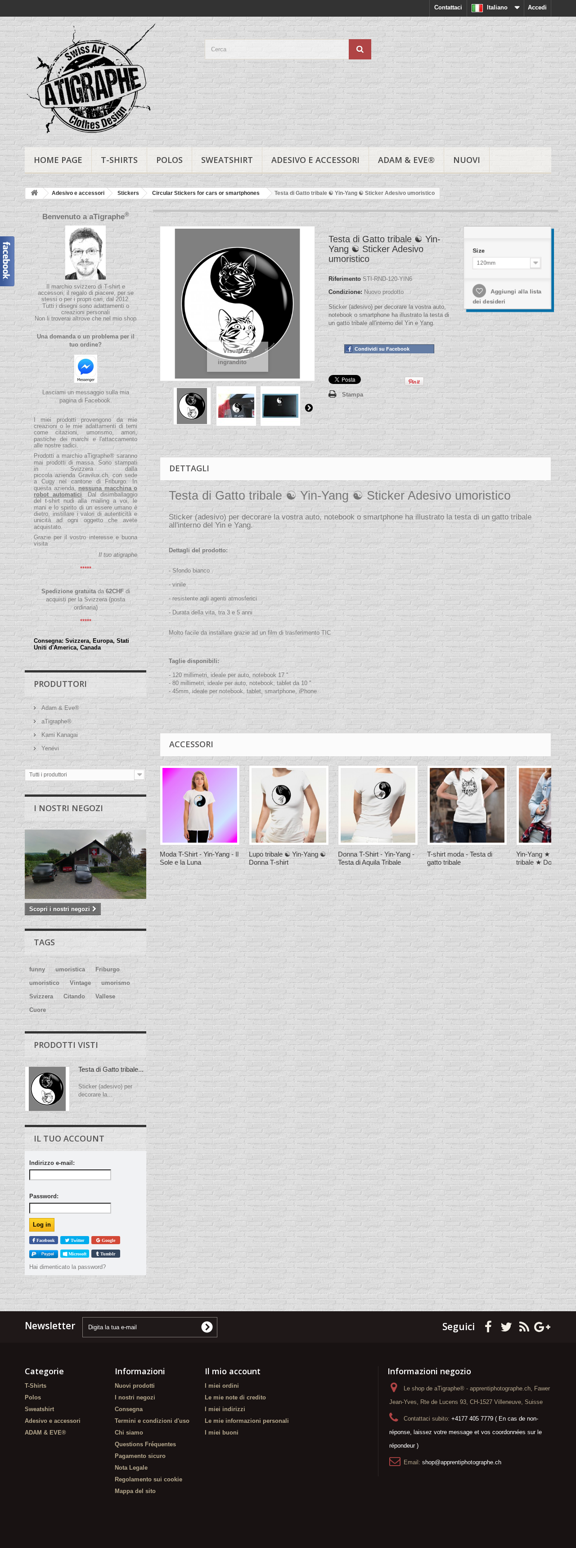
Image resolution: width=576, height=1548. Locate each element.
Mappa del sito (135, 1491)
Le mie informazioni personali (247, 1420)
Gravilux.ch (93, 475)
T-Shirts (119, 159)
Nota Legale (131, 1467)
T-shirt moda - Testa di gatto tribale (459, 858)
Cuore (37, 1009)
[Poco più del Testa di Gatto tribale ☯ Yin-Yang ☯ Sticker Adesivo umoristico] (47, 1088)
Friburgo (107, 969)
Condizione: (345, 292)
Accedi (537, 7)
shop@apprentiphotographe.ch (461, 1462)
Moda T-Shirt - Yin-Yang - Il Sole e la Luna (199, 858)
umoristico (44, 982)
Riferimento (344, 278)
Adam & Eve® (59, 707)
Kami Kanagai (59, 734)
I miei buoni (221, 1432)
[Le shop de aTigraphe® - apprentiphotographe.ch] (108, 79)
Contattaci (448, 7)
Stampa (352, 394)
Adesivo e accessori (315, 159)
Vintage (80, 982)
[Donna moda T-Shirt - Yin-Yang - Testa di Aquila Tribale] (378, 805)
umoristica (70, 969)
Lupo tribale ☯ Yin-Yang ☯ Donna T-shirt (287, 858)
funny (37, 969)
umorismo (115, 982)
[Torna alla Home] (34, 193)
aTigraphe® (56, 721)
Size (479, 250)
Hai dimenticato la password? (67, 1267)
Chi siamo (129, 1432)
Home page (58, 159)
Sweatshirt (227, 159)
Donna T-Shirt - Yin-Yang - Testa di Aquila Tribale (376, 858)
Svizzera (41, 996)
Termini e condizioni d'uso (152, 1420)
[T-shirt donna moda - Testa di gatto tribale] (467, 805)
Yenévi (49, 748)
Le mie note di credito (235, 1397)
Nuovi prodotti (135, 1385)
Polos (169, 159)
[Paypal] (43, 1254)
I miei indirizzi (225, 1409)
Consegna (129, 1409)
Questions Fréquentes (145, 1444)
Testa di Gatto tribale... (111, 1069)
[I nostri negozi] (85, 864)
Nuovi (466, 159)
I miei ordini (222, 1385)
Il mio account (233, 1371)
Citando (74, 996)
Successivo (308, 407)
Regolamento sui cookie (148, 1479)
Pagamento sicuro (140, 1456)
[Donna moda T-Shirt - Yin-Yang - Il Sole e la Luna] (200, 805)
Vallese (105, 996)
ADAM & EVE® (406, 159)
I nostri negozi (68, 808)
